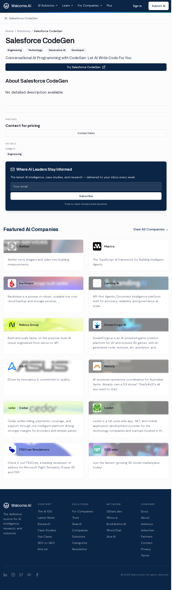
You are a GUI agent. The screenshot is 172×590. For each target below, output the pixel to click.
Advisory (147, 524)
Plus (109, 5)
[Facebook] (37, 575)
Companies (80, 530)
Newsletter (79, 549)
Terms (145, 555)
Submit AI (158, 6)
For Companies (88, 5)
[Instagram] (13, 575)
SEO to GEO (46, 543)
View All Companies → (151, 229)
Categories (79, 543)
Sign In (137, 6)
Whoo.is (112, 518)
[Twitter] (21, 575)
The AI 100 (45, 511)
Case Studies (47, 530)
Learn (66, 5)
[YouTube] (29, 575)
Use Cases (45, 536)
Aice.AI (111, 536)
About (145, 518)
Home (9, 31)
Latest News (46, 518)
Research (44, 524)
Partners (146, 536)
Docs (144, 511)
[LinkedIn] (5, 575)
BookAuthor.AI (116, 524)
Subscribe (86, 196)
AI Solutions (46, 5)
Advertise (147, 530)
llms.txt (43, 549)
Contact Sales (86, 133)
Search (77, 524)
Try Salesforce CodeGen (83, 67)
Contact (146, 543)
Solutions (23, 31)
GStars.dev (114, 511)
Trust (75, 518)
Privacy (146, 549)
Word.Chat (114, 530)
